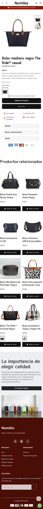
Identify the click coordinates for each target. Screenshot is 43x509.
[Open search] (6, 3)
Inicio (3, 452)
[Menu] (2, 3)
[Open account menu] (36, 3)
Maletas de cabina (7, 459)
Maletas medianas (7, 462)
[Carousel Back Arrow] (5, 8)
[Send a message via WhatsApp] (39, 505)
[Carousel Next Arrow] (38, 8)
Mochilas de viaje (7, 455)
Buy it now (21, 106)
